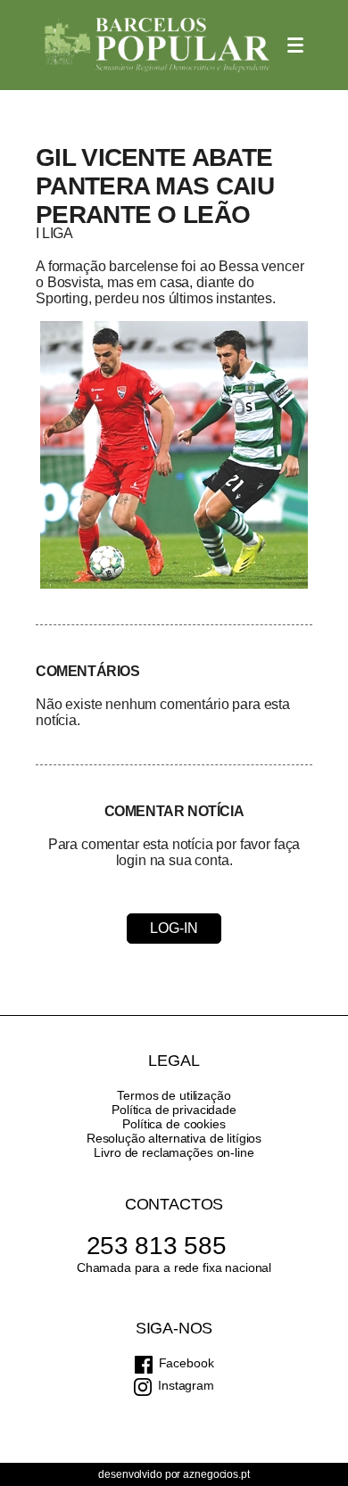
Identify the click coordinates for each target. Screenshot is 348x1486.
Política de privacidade (174, 1109)
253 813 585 (157, 1245)
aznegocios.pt (216, 1474)
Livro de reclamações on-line (173, 1152)
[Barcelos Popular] (157, 45)
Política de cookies (173, 1124)
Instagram (186, 1385)
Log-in (173, 928)
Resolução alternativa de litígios (174, 1138)
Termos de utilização (173, 1095)
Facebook (186, 1363)
